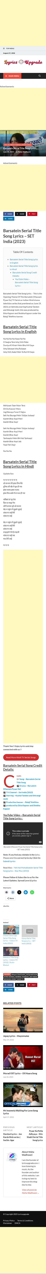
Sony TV (20, 979)
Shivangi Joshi (10, 979)
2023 (5, 145)
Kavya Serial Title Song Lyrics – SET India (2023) (28, 941)
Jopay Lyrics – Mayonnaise (16, 1036)
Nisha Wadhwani (24, 152)
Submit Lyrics (9, 861)
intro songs (26, 145)
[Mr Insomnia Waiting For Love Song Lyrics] (23, 1095)
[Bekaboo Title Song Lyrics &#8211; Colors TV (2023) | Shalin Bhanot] (11, 951)
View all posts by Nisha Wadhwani (30, 1191)
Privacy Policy (9, 1220)
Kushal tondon (22, 977)
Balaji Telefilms (18, 974)
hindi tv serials (15, 145)
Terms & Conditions (25, 1220)
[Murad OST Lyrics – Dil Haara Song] (23, 1058)
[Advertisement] (23, 23)
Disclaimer (7, 1223)
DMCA (17, 1223)
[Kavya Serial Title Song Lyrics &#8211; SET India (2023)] (30, 931)
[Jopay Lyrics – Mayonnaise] (23, 1021)
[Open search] (40, 76)
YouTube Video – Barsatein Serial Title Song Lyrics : (26, 282)
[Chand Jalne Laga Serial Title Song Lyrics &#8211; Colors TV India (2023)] (11, 929)
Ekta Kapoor (31, 974)
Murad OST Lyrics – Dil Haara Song (20, 1073)
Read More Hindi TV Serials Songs (21, 757)
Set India (33, 977)
